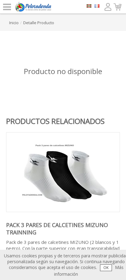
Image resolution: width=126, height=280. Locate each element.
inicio (14, 22)
